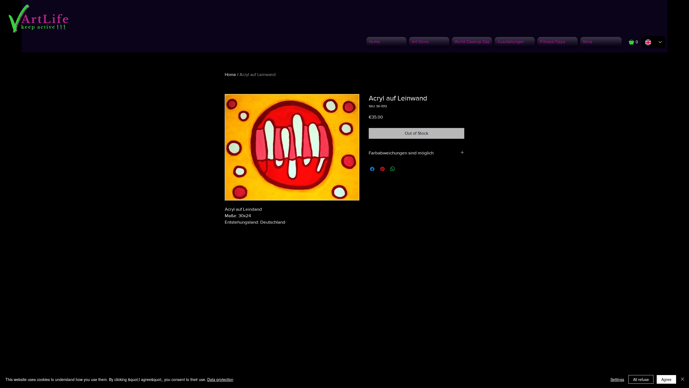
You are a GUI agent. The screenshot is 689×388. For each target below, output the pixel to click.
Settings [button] (617, 379)
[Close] (682, 379)
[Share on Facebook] (372, 169)
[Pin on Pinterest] (382, 169)
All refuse (641, 379)
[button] (636, 42)
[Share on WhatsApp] (392, 169)
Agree (666, 379)
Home (230, 74)
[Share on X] (403, 169)
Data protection (220, 379)
